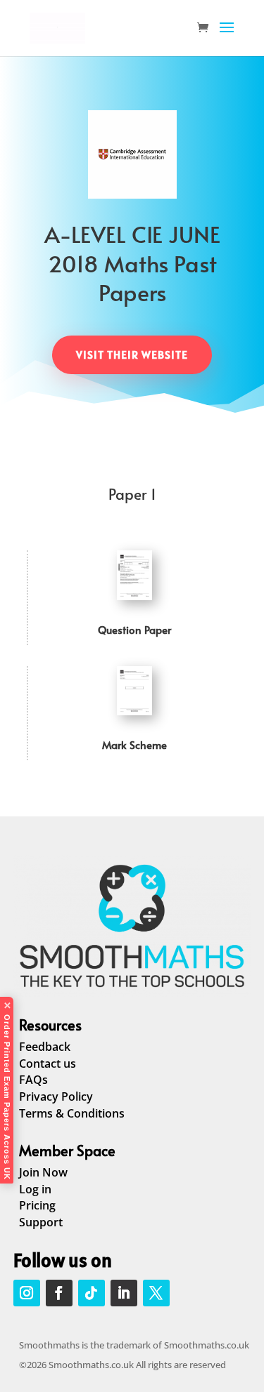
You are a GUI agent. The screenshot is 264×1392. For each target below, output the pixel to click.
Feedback (44, 1046)
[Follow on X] (156, 1293)
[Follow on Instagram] (26, 1293)
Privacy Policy (56, 1096)
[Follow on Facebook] (59, 1293)
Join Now (43, 1172)
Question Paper (134, 629)
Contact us (47, 1063)
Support (41, 1222)
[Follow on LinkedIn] (124, 1293)
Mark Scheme (134, 744)
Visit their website (132, 354)
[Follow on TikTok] (91, 1293)
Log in (35, 1189)
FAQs (33, 1079)
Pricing (37, 1205)
